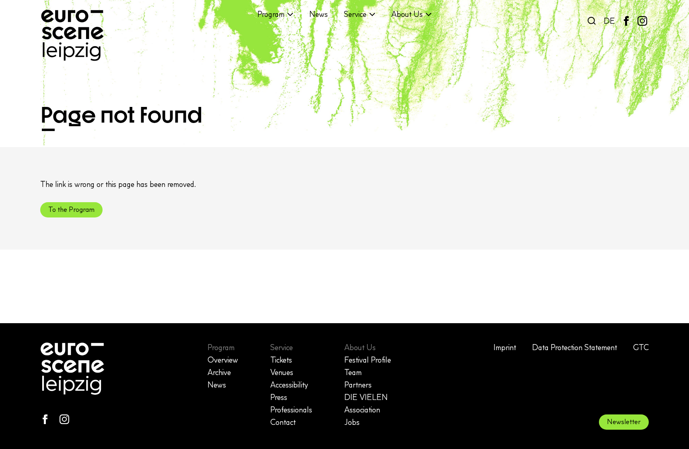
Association (362, 409)
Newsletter (624, 421)
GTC (641, 347)
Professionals (291, 409)
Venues (281, 372)
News (318, 14)
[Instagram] (642, 20)
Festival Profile (367, 360)
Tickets (281, 360)
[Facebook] (626, 20)
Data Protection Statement (574, 347)
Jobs (352, 422)
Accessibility (289, 385)
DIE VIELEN (366, 397)
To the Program (71, 209)
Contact (283, 422)
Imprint (505, 347)
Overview (223, 360)
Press (278, 397)
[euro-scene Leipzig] (72, 35)
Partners (358, 385)
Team (353, 372)
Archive (219, 372)
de (609, 21)
